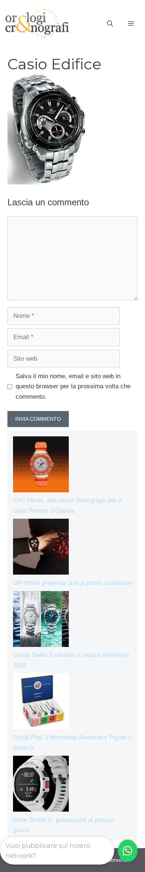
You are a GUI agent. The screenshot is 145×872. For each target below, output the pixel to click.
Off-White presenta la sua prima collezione (72, 583)
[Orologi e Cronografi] (37, 23)
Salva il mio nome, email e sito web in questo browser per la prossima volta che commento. (73, 386)
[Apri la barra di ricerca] (110, 24)
